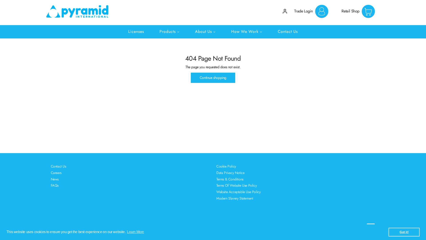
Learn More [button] (135, 232)
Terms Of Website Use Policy (236, 185)
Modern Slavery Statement (234, 198)
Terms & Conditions (229, 179)
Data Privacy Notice (230, 172)
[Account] (284, 11)
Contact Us (58, 166)
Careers (56, 172)
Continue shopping (213, 77)
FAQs (55, 185)
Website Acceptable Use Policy (238, 191)
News (55, 179)
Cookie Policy (226, 166)
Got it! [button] (404, 232)
